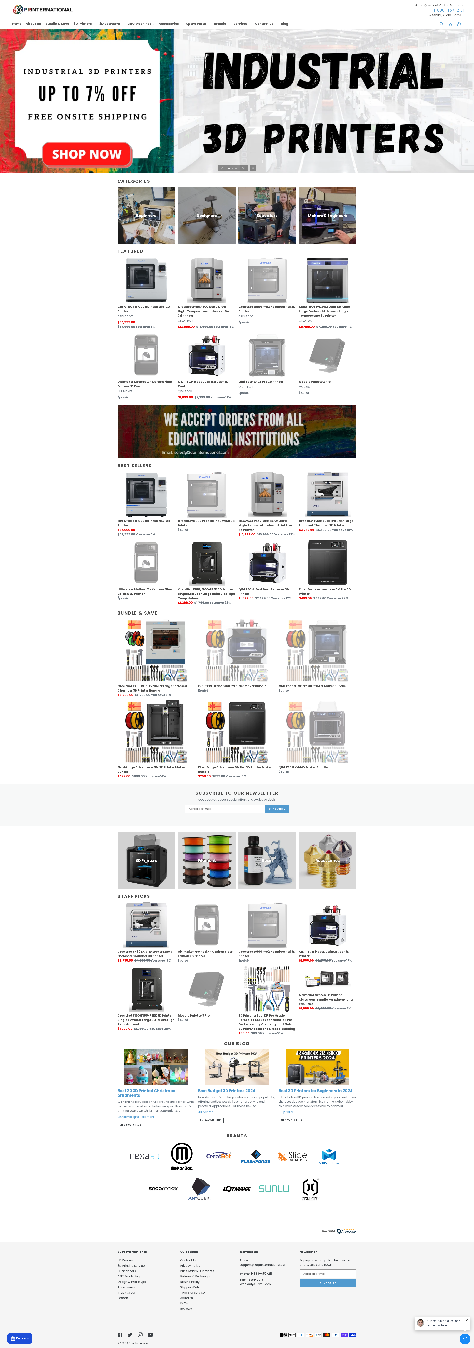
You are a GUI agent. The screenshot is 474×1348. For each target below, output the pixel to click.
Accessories (126, 1287)
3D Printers (126, 1260)
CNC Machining (129, 1276)
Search (123, 1298)
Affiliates (186, 1298)
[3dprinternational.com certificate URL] (338, 1233)
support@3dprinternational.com (263, 1265)
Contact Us (188, 1260)
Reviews (186, 1309)
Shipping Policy (191, 1287)
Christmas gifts (129, 1117)
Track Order (127, 1292)
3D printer (205, 1112)
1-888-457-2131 (262, 1274)
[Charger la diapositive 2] (233, 169)
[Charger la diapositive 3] (236, 169)
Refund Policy (190, 1282)
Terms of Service (192, 1292)
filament (148, 1117)
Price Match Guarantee (197, 1271)
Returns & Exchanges (195, 1276)
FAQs (184, 1303)
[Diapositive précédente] (222, 168)
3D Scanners (127, 1271)
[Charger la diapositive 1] (229, 169)
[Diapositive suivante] (243, 168)
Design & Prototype (132, 1282)
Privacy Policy (190, 1266)
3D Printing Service (131, 1266)
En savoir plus (130, 1125)
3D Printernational (137, 1343)
